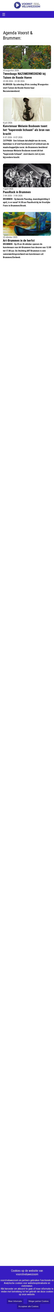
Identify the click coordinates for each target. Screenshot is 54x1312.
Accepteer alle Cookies (28, 1306)
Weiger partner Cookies (38, 1301)
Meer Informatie (15, 1301)
